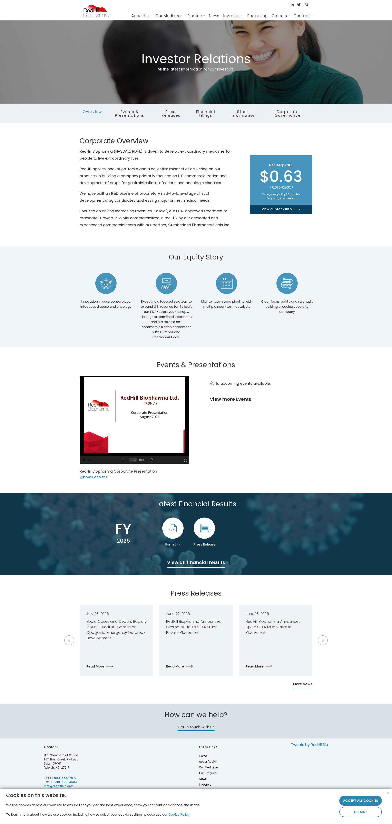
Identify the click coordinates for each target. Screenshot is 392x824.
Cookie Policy (179, 814)
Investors (205, 784)
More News (302, 684)
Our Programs (208, 773)
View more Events (230, 399)
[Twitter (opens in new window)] (299, 5)
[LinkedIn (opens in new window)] (293, 5)
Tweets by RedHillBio (309, 744)
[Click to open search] (306, 5)
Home (203, 756)
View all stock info (277, 209)
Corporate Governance (288, 113)
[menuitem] (214, 16)
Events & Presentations (129, 113)
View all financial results (196, 562)
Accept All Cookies (360, 800)
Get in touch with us (196, 726)
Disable (360, 811)
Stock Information (243, 113)
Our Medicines (209, 767)
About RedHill (208, 761)
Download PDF (94, 477)
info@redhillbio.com (58, 786)
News (203, 778)
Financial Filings (205, 113)
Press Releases (170, 113)
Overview (92, 111)
